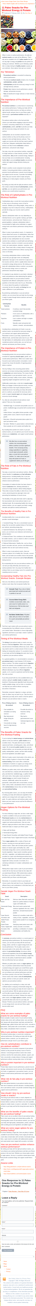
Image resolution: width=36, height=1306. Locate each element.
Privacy (8, 1271)
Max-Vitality (12, 1278)
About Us (18, 1278)
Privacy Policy (26, 1278)
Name (4, 1222)
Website (4, 1235)
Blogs (5, 1264)
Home (5, 1261)
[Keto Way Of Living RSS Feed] (4, 1279)
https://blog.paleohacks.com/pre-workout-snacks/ (17, 1166)
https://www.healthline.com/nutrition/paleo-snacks (17, 1173)
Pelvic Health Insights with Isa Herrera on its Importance (18, 3)
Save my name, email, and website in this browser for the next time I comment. (18, 1245)
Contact (8, 1269)
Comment (5, 1205)
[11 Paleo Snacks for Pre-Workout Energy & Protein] (7, 28)
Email (4, 1228)
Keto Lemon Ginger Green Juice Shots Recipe (15, 1)
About (5, 1266)
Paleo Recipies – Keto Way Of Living (18, 1191)
